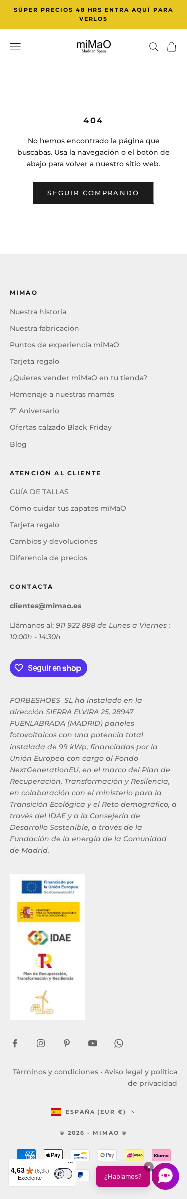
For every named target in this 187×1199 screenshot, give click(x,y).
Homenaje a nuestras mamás (62, 394)
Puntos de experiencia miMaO (64, 344)
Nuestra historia (38, 311)
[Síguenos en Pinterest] (67, 1043)
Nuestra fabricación (44, 328)
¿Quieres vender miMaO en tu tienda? (78, 377)
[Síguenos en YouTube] (93, 1043)
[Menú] (70, 1165)
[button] (137, 1176)
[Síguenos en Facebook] (15, 1043)
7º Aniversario (34, 410)
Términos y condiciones (55, 1071)
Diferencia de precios (48, 557)
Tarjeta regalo (34, 361)
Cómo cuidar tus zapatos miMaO (68, 508)
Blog (18, 444)
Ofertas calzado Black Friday (61, 427)
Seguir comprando (93, 193)
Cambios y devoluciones (53, 541)
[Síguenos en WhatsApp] (119, 1043)
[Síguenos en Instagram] (41, 1043)
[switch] (63, 1173)
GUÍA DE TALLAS (39, 491)
